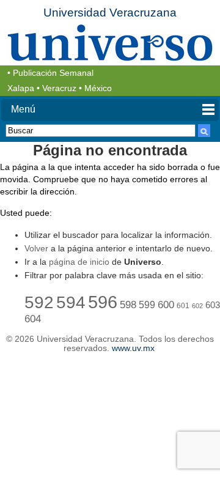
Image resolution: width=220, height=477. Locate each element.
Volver (36, 248)
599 (147, 305)
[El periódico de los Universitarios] (110, 42)
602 (197, 305)
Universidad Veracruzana (110, 12)
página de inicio (79, 262)
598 (128, 305)
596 (102, 302)
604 (32, 319)
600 (166, 305)
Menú (23, 109)
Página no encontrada (110, 150)
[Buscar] (204, 130)
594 (71, 302)
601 (183, 305)
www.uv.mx (133, 348)
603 (212, 305)
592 (39, 302)
